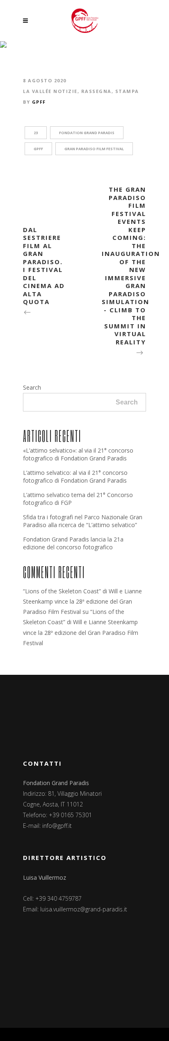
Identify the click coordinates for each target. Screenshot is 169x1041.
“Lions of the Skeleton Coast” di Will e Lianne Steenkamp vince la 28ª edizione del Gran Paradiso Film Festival (82, 601)
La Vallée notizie (50, 91)
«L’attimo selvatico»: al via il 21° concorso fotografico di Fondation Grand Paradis (78, 454)
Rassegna (96, 91)
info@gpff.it (57, 826)
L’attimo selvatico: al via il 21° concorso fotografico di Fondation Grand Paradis (75, 476)
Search (32, 387)
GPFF (39, 102)
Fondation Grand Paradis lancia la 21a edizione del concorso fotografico (73, 543)
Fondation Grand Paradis (86, 132)
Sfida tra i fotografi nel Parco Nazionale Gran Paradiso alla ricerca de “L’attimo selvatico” (82, 521)
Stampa (127, 91)
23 (36, 132)
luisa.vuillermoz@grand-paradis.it (83, 909)
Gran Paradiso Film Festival (94, 148)
